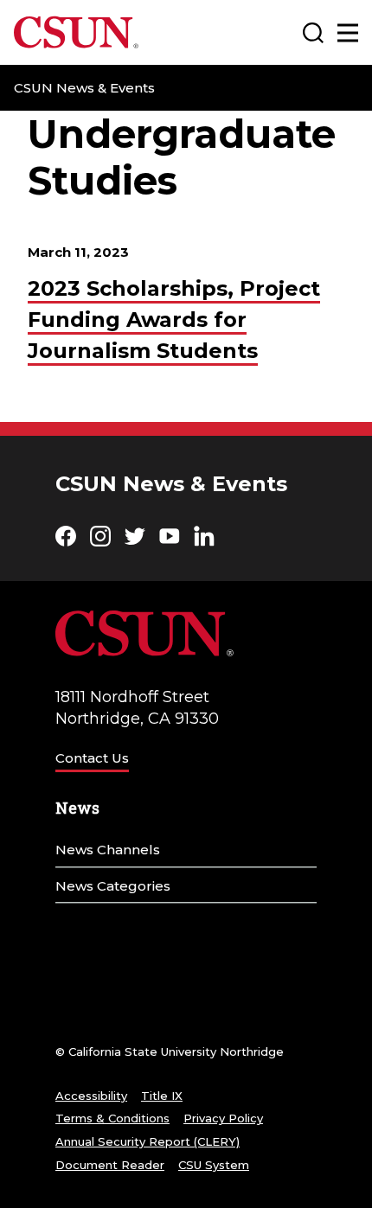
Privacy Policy (223, 1118)
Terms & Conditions (112, 1118)
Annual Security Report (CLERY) (147, 1141)
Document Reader (109, 1165)
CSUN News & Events (84, 88)
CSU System (213, 1165)
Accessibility (91, 1096)
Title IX (162, 1096)
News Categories (112, 886)
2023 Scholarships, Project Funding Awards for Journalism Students (174, 319)
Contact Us (92, 758)
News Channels (107, 849)
